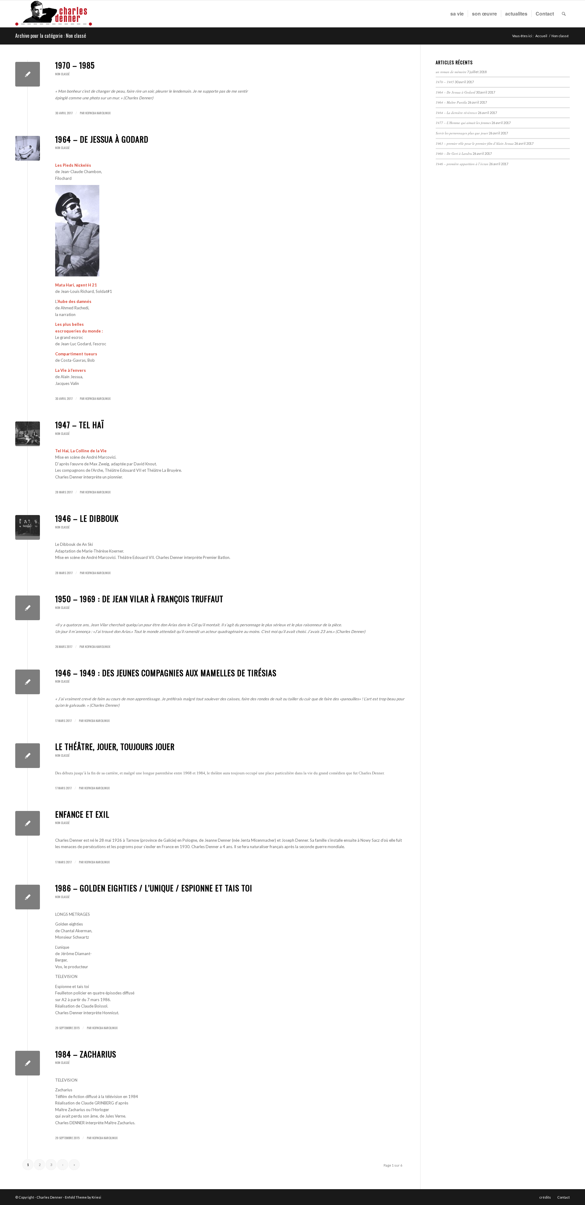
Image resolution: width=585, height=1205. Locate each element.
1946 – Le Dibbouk (87, 518)
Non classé (62, 74)
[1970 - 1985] (27, 74)
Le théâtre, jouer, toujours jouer (115, 746)
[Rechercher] (564, 13)
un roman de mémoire (451, 71)
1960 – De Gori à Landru (454, 153)
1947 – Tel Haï (79, 425)
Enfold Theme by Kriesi (83, 1197)
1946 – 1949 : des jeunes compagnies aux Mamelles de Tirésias (165, 673)
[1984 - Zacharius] (27, 1063)
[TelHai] (27, 433)
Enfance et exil (82, 814)
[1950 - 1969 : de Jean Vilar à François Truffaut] (27, 607)
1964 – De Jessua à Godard (101, 139)
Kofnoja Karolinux (98, 112)
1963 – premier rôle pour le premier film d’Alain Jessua (475, 143)
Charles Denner (49, 1197)
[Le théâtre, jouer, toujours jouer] (27, 755)
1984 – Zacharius (85, 1054)
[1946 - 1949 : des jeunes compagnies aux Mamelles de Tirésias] (27, 682)
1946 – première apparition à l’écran (462, 164)
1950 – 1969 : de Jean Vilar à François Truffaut (139, 599)
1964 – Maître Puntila (451, 102)
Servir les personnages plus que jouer (462, 133)
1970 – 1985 (75, 65)
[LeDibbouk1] (27, 527)
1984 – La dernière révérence (456, 112)
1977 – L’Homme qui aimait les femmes (463, 122)
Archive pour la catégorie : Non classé (50, 35)
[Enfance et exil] (27, 823)
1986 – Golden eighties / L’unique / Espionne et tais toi (153, 888)
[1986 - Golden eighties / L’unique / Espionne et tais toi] (27, 897)
